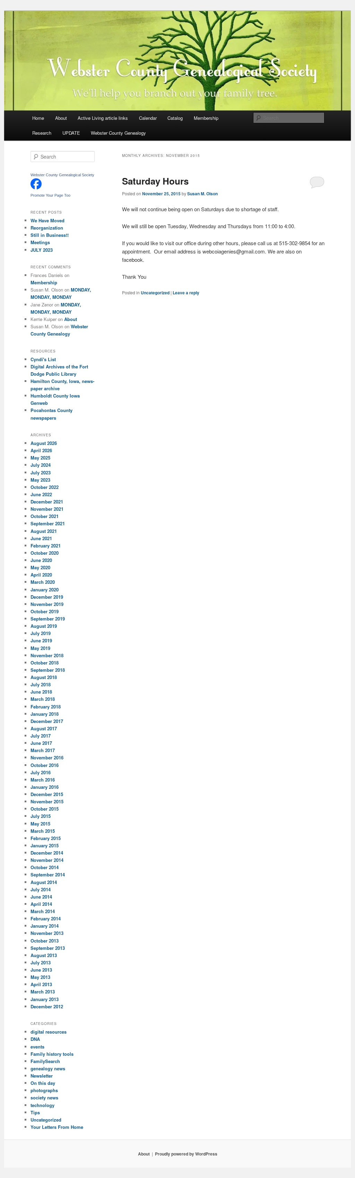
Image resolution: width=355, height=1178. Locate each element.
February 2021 (46, 545)
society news (44, 1097)
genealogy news (48, 1068)
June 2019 (41, 640)
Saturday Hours (155, 181)
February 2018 (46, 706)
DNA (35, 1039)
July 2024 (41, 465)
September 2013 (48, 948)
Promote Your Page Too (50, 195)
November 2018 (47, 655)
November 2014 (47, 860)
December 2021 (47, 501)
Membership (206, 118)
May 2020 (40, 567)
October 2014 (45, 867)
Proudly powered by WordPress (186, 1154)
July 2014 (41, 889)
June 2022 (41, 494)
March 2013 (43, 991)
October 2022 (45, 487)
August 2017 (44, 728)
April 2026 (41, 450)
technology (42, 1105)
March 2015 (43, 831)
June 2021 (41, 538)
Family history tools (52, 1054)
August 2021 (44, 531)
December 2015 (47, 794)
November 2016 (47, 757)
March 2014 (43, 911)
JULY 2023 (42, 250)
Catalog (175, 118)
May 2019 (40, 648)
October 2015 (45, 808)
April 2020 (41, 574)
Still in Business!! (50, 235)
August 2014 (44, 882)
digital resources (49, 1031)
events (37, 1046)
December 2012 (47, 1006)
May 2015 (40, 823)
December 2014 (47, 852)
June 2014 (41, 896)
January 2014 (45, 925)
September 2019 (48, 618)
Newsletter (42, 1075)
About (61, 118)
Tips (35, 1112)
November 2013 (47, 933)
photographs (44, 1090)
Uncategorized (155, 292)
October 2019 (45, 611)
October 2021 (45, 516)
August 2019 (44, 626)
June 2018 (41, 691)
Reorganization (47, 227)
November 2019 (47, 604)
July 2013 (41, 962)
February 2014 (46, 918)
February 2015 (46, 838)
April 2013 (41, 984)
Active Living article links (103, 118)
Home (38, 118)
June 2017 (41, 743)
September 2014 (48, 874)
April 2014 (41, 904)
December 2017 (47, 721)
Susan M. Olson (202, 193)
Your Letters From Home (57, 1127)
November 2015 (47, 801)
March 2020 (43, 582)
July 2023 (41, 472)
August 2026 (44, 443)
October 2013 (45, 940)
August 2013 (44, 955)
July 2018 (41, 684)
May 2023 (40, 479)
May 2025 (40, 457)
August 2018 (44, 677)
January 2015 (45, 845)
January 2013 (45, 999)
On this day (43, 1083)
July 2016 (41, 772)
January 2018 (45, 714)
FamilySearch (45, 1061)
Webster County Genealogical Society (62, 175)
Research (41, 133)
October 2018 (45, 662)
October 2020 (45, 553)
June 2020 (41, 560)
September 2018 (48, 670)
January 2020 (45, 589)
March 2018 (43, 699)
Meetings (40, 242)
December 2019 (47, 597)
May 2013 (40, 977)
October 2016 (45, 765)
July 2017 (41, 735)
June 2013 (41, 969)
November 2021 (47, 509)
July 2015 (41, 816)
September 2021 (48, 523)
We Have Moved (47, 220)
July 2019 (41, 633)
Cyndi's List (43, 359)
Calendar (148, 118)
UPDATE (71, 133)
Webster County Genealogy (118, 133)
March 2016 (43, 779)
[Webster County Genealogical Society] (36, 188)
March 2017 (43, 750)
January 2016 (45, 787)
